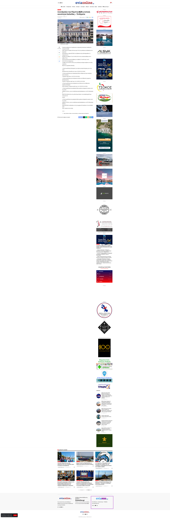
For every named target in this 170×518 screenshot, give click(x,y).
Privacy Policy (4, 515)
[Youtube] (104, 279)
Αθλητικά (59, 461)
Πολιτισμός (81, 480)
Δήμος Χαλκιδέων (66, 113)
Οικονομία (59, 480)
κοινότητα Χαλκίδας (75, 113)
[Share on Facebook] (85, 17)
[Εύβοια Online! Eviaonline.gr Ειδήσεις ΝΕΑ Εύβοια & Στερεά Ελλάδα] (85, 3)
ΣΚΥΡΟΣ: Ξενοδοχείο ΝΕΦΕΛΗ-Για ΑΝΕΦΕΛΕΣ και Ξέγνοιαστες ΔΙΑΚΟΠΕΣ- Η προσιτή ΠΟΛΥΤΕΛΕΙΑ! (104, 254)
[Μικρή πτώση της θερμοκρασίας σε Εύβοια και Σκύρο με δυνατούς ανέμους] (85, 457)
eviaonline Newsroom (61, 467)
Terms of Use (10, 515)
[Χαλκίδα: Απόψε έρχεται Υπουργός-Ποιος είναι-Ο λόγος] (98, 417)
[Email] (90, 17)
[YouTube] (61, 2)
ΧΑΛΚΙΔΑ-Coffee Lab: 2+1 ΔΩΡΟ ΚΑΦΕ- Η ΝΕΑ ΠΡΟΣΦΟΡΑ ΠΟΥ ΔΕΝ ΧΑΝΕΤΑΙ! (104, 247)
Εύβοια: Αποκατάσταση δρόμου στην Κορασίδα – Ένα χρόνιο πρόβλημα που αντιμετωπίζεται (103, 483)
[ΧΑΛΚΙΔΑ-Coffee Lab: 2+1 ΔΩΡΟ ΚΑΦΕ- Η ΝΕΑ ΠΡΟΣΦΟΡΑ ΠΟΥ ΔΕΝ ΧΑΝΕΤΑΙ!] (104, 240)
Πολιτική (59, 9)
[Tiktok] (104, 281)
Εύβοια (70, 113)
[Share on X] (87, 17)
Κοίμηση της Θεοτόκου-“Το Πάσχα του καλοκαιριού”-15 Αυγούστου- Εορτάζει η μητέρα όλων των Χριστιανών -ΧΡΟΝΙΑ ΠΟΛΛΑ (103, 251)
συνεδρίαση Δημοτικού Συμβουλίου (83, 113)
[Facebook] (58, 2)
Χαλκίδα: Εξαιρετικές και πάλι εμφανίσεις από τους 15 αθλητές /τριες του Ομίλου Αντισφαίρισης (66, 464)
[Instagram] (62, 2)
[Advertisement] (104, 293)
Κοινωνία (98, 244)
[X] (59, 2)
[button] (15, 515)
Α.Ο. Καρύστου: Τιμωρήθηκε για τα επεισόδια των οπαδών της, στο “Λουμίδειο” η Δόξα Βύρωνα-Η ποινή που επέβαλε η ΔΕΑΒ (103, 465)
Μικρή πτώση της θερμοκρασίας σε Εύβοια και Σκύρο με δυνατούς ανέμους (84, 464)
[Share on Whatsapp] (88, 17)
